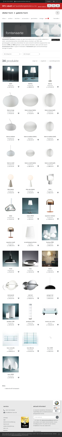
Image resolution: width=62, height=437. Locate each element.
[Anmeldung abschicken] (57, 417)
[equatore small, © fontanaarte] (11, 239)
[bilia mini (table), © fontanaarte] (30, 186)
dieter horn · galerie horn (15, 13)
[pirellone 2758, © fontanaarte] (30, 318)
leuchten (17, 18)
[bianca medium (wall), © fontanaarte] (50, 133)
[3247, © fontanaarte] (11, 81)
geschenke (34, 18)
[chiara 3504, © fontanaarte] (30, 213)
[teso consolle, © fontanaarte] (11, 345)
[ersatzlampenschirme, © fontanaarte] (30, 239)
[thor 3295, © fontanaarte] (50, 345)
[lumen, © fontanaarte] (50, 265)
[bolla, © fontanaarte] (11, 213)
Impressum (6, 424)
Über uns (5, 428)
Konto (48, 1)
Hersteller (56, 18)
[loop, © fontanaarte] (30, 265)
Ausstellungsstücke (54, 61)
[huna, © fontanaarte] (11, 265)
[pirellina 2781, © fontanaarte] (11, 318)
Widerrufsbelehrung (8, 426)
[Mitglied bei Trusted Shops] (25, 423)
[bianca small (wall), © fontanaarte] (50, 160)
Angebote (43, 61)
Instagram (38, 431)
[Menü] (59, 401)
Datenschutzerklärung (9, 422)
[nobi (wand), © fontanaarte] (11, 292)
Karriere (5, 430)
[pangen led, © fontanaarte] (50, 292)
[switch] (56, 411)
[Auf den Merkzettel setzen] (18, 87)
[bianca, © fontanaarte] (50, 81)
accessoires (25, 18)
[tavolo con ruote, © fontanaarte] (50, 318)
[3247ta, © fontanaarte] (30, 81)
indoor (4, 18)
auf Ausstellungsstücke (19, 6)
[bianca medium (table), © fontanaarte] (30, 133)
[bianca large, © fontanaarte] (11, 107)
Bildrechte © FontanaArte (12, 388)
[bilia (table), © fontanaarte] (11, 186)
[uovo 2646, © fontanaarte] (11, 371)
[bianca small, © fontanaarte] (11, 160)
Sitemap (5, 417)
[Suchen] (57, 12)
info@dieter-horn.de (11, 412)
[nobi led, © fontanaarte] (30, 292)
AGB (4, 419)
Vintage (41, 18)
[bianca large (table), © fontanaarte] (30, 107)
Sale (46, 18)
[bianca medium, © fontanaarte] (11, 133)
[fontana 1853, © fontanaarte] (50, 239)
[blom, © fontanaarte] (50, 186)
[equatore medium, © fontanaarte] (50, 213)
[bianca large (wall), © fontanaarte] (50, 107)
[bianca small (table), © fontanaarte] (30, 160)
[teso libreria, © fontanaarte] (30, 345)
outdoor (10, 18)
